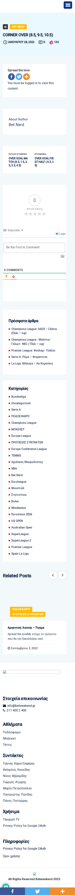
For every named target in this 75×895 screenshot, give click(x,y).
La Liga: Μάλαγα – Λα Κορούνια (32, 363)
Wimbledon (18, 508)
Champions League (23, 423)
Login (62, 233)
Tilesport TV (11, 819)
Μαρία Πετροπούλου (17, 788)
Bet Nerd (18, 26)
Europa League (21, 436)
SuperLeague (20, 534)
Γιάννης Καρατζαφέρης (19, 763)
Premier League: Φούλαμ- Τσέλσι (33, 350)
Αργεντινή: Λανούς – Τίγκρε (26, 627)
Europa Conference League (29, 449)
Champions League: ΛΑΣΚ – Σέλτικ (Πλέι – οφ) (34, 331)
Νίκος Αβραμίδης (15, 776)
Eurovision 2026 (21, 514)
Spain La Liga (20, 553)
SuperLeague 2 (21, 540)
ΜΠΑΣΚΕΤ (17, 429)
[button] (68, 5)
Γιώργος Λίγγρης (14, 782)
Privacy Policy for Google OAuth (24, 826)
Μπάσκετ (9, 738)
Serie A (16, 409)
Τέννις (7, 745)
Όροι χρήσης (11, 856)
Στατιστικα (19, 494)
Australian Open (21, 527)
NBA (14, 468)
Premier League (21, 547)
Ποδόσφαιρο (12, 732)
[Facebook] (11, 76)
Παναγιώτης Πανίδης (17, 794)
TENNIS (16, 455)
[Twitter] (19, 76)
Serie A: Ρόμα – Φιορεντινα (29, 357)
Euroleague (18, 481)
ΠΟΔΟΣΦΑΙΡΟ (20, 416)
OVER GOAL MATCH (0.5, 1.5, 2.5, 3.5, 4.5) (18, 162)
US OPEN (17, 521)
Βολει (15, 501)
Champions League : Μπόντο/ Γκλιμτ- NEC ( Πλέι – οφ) (30, 342)
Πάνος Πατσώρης (15, 801)
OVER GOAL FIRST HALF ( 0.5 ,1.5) (44, 162)
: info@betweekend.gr (20, 706)
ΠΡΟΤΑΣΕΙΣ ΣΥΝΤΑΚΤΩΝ (27, 442)
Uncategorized (21, 403)
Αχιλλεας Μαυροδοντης (27, 462)
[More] (26, 76)
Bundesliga (18, 396)
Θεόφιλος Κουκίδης (16, 770)
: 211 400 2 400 (15, 710)
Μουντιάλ (17, 488)
